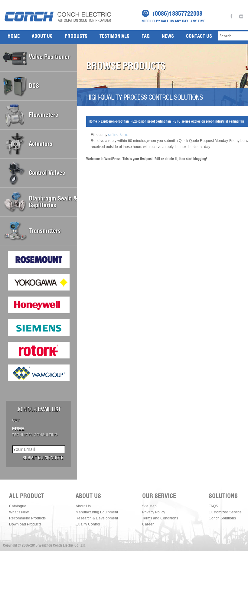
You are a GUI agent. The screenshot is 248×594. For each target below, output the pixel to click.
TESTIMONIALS (114, 36)
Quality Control (88, 524)
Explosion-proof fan (115, 121)
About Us (83, 506)
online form (117, 135)
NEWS (168, 36)
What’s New (19, 512)
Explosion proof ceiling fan (151, 121)
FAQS (213, 506)
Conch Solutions (222, 518)
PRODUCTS (76, 36)
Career (148, 524)
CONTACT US (199, 36)
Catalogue (17, 506)
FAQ (146, 36)
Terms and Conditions (160, 518)
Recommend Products (27, 518)
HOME (14, 36)
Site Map (149, 506)
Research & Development (97, 518)
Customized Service (225, 512)
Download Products (25, 524)
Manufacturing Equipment (97, 512)
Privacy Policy (153, 512)
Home (93, 121)
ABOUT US (42, 36)
